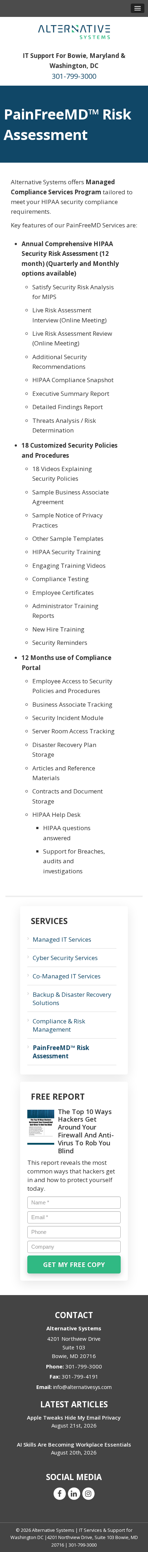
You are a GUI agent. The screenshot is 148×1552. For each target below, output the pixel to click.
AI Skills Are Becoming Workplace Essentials (74, 1444)
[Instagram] (88, 1493)
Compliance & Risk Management (59, 1025)
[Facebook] (59, 1493)
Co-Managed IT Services (67, 976)
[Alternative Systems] (74, 31)
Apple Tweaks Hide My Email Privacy (74, 1417)
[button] (137, 8)
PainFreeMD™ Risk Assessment (61, 1052)
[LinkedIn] (74, 1493)
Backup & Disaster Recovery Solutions (72, 998)
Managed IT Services (62, 939)
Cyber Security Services (65, 958)
